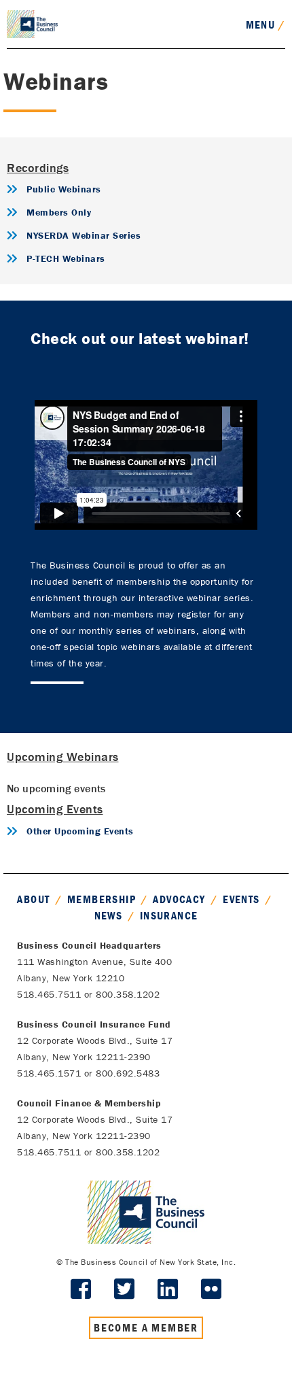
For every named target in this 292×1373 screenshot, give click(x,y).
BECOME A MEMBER (146, 1327)
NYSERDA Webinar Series (83, 235)
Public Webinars (63, 189)
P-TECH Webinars (65, 258)
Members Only (58, 212)
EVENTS (241, 899)
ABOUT (33, 899)
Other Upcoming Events (80, 831)
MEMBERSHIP (101, 899)
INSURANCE (169, 915)
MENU (265, 24)
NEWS (108, 915)
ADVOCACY (179, 899)
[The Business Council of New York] (32, 23)
